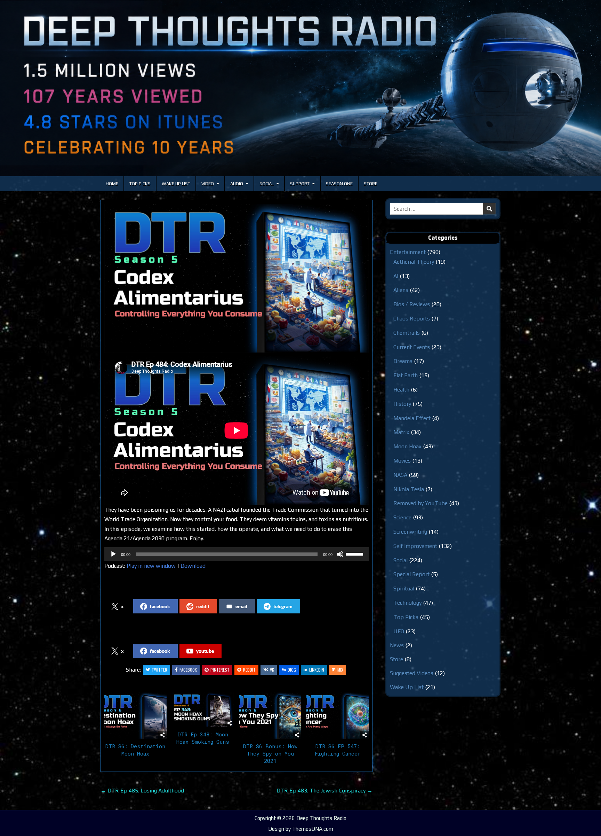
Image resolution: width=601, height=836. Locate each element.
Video (207, 183)
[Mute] (340, 554)
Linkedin (316, 670)
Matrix (401, 432)
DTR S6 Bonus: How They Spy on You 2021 (270, 753)
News (397, 645)
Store (370, 183)
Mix (340, 670)
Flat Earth (405, 375)
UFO (398, 631)
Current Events (411, 347)
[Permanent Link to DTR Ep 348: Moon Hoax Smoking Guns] (203, 709)
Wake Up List (176, 183)
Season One (339, 183)
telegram (283, 606)
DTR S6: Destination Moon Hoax (135, 750)
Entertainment (408, 252)
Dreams (402, 361)
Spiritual (403, 588)
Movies (402, 460)
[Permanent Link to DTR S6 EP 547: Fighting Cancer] (337, 715)
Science (402, 517)
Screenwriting (410, 531)
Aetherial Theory (413, 261)
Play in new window (151, 566)
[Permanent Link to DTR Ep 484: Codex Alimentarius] (236, 278)
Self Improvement (415, 546)
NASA (400, 475)
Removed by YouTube (420, 503)
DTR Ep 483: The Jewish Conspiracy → (324, 790)
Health (401, 389)
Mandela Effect (412, 418)
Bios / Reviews (411, 304)
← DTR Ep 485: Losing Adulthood (142, 790)
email (241, 606)
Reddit (249, 670)
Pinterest (220, 670)
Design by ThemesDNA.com (300, 829)
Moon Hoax (407, 446)
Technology (407, 602)
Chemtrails (406, 333)
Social (266, 183)
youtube (205, 651)
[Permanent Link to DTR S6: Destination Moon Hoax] (135, 715)
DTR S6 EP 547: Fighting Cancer (338, 750)
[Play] (113, 554)
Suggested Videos (411, 673)
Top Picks (140, 183)
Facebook (188, 670)
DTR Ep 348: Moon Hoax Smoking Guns (202, 738)
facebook (160, 606)
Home (112, 183)
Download (193, 566)
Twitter (159, 670)
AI (395, 276)
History (402, 404)
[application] (236, 554)
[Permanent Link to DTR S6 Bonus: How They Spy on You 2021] (270, 715)
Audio (236, 183)
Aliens (400, 290)
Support (300, 183)
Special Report (411, 574)
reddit (202, 606)
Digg (292, 670)
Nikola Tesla (408, 489)
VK (272, 670)
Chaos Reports (411, 318)
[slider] (355, 553)
